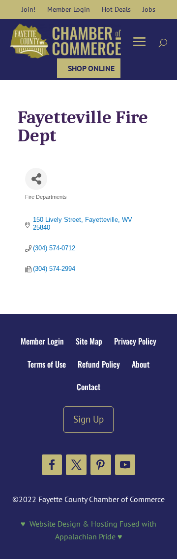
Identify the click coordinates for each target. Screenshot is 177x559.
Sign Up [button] (88, 419)
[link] (28, 9)
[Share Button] (36, 179)
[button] (52, 464)
